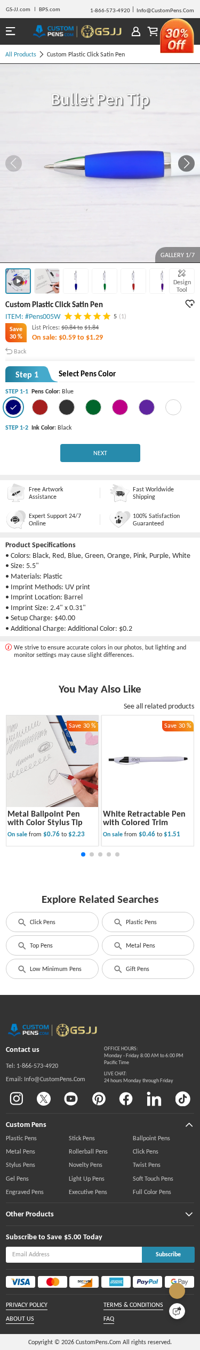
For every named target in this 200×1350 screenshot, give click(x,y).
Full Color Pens (152, 1192)
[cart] (153, 31)
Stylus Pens (20, 1164)
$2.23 (76, 834)
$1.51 (172, 834)
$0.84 (69, 327)
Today (92, 1236)
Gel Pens (17, 1178)
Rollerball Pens (88, 1151)
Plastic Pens (141, 922)
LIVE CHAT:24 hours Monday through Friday (138, 1077)
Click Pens (42, 922)
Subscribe (168, 1254)
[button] (186, 163)
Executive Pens (88, 1192)
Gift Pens (137, 969)
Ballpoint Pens (151, 1138)
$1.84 (91, 327)
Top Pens (41, 945)
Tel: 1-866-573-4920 (32, 1065)
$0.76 (52, 834)
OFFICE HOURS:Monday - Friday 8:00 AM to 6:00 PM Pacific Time (143, 1055)
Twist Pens (147, 1164)
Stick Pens (82, 1138)
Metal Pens (140, 945)
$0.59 (68, 337)
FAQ (108, 1318)
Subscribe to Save (34, 1236)
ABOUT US (20, 1318)
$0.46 (148, 834)
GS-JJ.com (18, 9)
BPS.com (49, 9)
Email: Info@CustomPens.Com (45, 1079)
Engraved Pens (25, 1192)
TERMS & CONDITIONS (133, 1304)
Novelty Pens (85, 1164)
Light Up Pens (87, 1178)
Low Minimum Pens (56, 969)
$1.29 (94, 337)
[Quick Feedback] (177, 1311)
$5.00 (72, 1236)
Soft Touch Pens (153, 1178)
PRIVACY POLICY (26, 1304)
